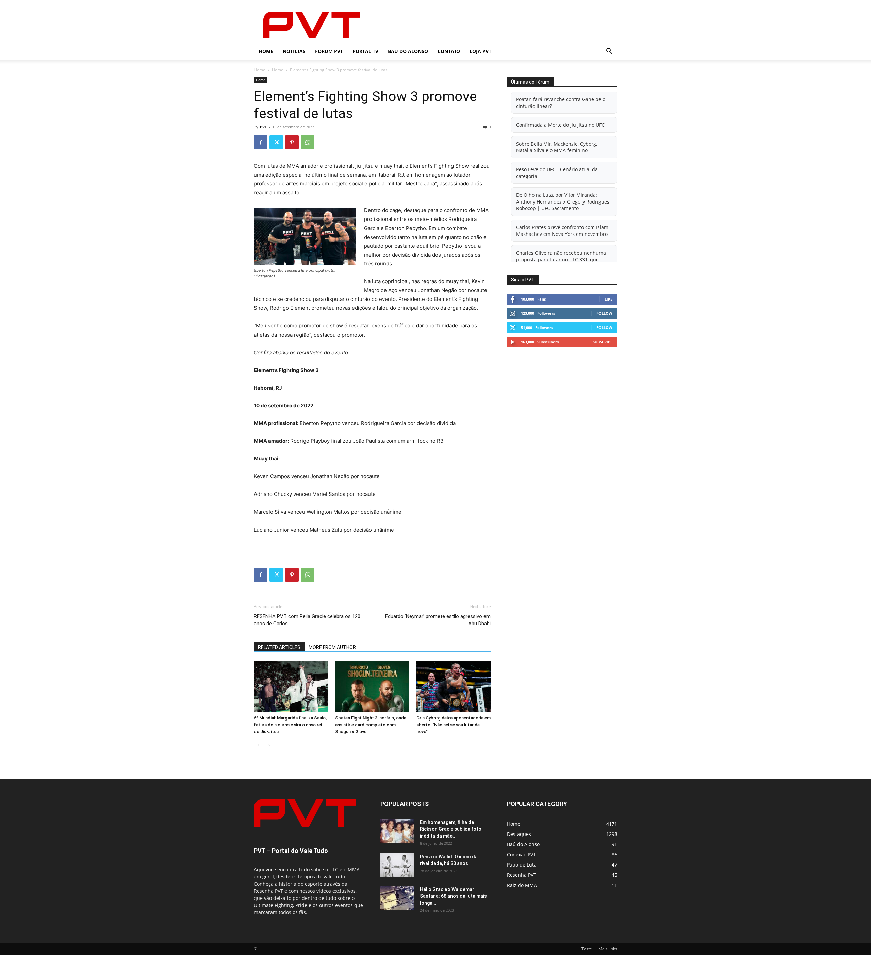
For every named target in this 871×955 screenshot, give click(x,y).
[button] (609, 52)
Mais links (607, 949)
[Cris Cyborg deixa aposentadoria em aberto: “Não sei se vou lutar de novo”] (453, 686)
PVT (263, 126)
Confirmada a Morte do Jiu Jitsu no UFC (560, 125)
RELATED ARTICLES (279, 647)
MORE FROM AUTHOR (332, 647)
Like (608, 299)
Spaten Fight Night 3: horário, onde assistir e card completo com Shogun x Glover (370, 724)
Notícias (294, 51)
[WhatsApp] (307, 142)
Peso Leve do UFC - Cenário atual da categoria (557, 172)
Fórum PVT (329, 51)
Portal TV (365, 51)
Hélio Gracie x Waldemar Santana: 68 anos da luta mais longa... (453, 896)
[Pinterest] (292, 142)
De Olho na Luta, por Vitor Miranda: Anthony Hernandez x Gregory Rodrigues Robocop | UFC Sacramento (562, 201)
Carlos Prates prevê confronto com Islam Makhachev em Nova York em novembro (562, 230)
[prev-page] (258, 745)
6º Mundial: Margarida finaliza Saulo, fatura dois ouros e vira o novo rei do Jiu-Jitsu (290, 724)
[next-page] (269, 745)
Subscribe (602, 341)
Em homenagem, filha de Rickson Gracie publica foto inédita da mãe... (450, 829)
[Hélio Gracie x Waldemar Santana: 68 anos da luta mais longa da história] (397, 898)
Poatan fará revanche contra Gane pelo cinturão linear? (560, 102)
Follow (604, 313)
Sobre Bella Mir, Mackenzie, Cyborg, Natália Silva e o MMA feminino (556, 147)
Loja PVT (480, 51)
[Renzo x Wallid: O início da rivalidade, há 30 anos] (397, 865)
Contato (449, 51)
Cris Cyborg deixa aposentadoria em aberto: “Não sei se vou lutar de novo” (453, 724)
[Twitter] (276, 142)
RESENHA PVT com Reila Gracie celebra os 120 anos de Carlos (307, 620)
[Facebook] (260, 142)
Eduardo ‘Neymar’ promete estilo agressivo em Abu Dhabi (438, 620)
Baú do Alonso (408, 51)
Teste (586, 949)
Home (266, 51)
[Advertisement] (493, 24)
